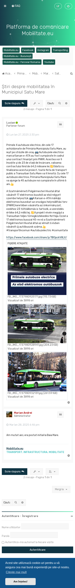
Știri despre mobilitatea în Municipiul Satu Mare (28, 89)
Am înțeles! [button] (20, 581)
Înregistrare (30, 516)
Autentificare (10, 516)
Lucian (10, 122)
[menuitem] (16, 6)
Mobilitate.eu (14, 448)
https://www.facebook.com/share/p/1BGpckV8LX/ (36, 237)
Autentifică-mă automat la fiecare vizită (29, 542)
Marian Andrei (23, 412)
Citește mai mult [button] (16, 572)
